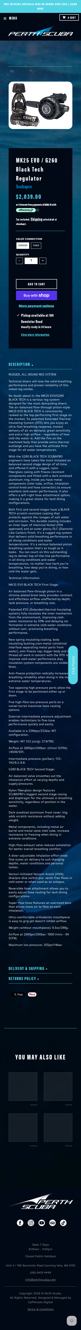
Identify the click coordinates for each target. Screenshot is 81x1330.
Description (19, 364)
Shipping (36, 219)
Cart (72, 17)
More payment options (36, 306)
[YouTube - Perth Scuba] (41, 1223)
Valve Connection (29, 239)
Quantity (22, 255)
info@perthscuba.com (40, 1279)
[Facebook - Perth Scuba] (20, 1223)
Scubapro (24, 186)
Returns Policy (22, 978)
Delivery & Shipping (26, 968)
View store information (35, 334)
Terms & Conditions (40, 1309)
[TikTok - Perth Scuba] (63, 1223)
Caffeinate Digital (40, 1302)
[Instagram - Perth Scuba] (31, 1223)
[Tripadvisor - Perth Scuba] (52, 1223)
